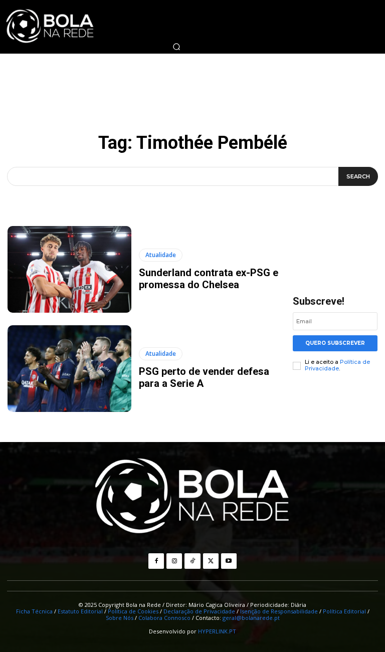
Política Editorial (344, 611)
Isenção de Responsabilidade (279, 611)
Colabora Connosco (164, 617)
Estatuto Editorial (80, 611)
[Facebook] (156, 561)
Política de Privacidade (337, 365)
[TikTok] (192, 561)
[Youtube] (229, 561)
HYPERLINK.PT (217, 631)
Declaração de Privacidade (199, 611)
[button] (176, 46)
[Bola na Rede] (192, 497)
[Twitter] (211, 561)
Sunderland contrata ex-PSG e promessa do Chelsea (208, 279)
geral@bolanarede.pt (251, 617)
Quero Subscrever (335, 343)
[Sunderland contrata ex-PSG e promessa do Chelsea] (69, 269)
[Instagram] (174, 561)
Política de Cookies (133, 611)
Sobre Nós (119, 617)
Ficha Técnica (34, 611)
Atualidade (160, 255)
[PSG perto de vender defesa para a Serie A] (69, 368)
